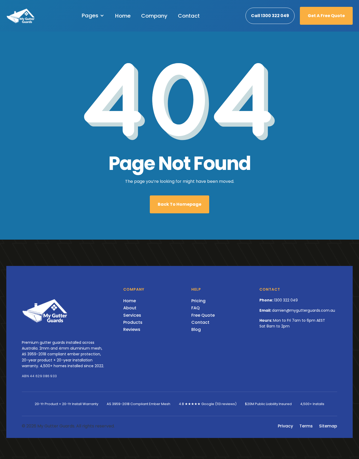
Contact (200, 322)
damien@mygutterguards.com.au (303, 310)
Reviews (131, 329)
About (129, 308)
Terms (306, 426)
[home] (21, 16)
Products (132, 322)
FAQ (195, 308)
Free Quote (203, 315)
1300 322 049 (286, 300)
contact (189, 15)
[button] (93, 15)
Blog (196, 329)
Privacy (285, 426)
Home (123, 15)
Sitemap (328, 426)
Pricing (198, 301)
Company (154, 15)
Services (132, 315)
